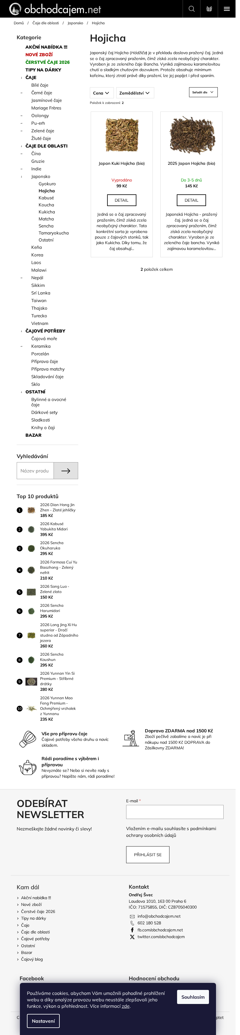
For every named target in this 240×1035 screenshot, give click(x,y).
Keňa (36, 247)
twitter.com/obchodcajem (161, 936)
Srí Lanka (40, 293)
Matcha (46, 219)
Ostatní (46, 240)
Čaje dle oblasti (46, 146)
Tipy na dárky (43, 70)
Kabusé (46, 198)
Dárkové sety (44, 412)
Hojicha (47, 190)
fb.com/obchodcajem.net (160, 930)
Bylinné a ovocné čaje (48, 402)
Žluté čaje (41, 138)
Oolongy (40, 115)
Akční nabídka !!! (46, 47)
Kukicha (47, 212)
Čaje (30, 77)
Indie (36, 169)
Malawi (39, 270)
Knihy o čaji (43, 427)
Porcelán (40, 354)
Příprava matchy (48, 369)
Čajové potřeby (45, 331)
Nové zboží (39, 54)
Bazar (33, 435)
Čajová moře (44, 338)
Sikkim (38, 285)
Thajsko (39, 308)
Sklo (35, 384)
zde (126, 1006)
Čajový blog (32, 959)
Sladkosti (40, 420)
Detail (121, 200)
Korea (37, 255)
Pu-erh (38, 123)
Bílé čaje (39, 85)
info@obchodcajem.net (159, 916)
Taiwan (39, 300)
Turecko (39, 315)
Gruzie (37, 161)
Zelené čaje (42, 130)
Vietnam (39, 323)
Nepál (37, 277)
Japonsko (40, 176)
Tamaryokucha (54, 233)
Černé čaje (41, 92)
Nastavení (43, 1021)
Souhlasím (193, 997)
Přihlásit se (148, 854)
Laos (36, 262)
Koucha (46, 205)
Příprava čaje (44, 361)
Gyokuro (47, 183)
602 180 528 (149, 923)
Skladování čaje (47, 376)
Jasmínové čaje (46, 100)
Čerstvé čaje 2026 (47, 62)
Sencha (46, 226)
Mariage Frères (46, 108)
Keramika (41, 346)
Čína (36, 153)
